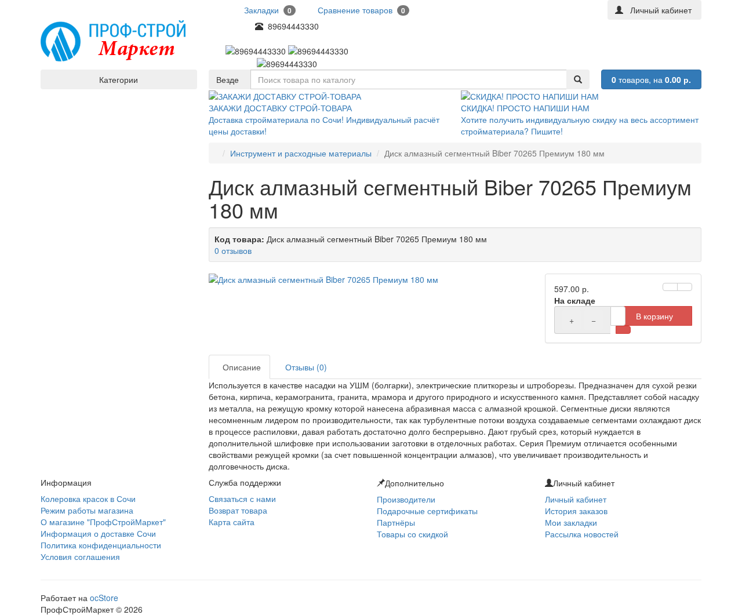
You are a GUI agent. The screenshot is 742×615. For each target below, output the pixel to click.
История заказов (576, 510)
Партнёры (396, 522)
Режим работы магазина (87, 510)
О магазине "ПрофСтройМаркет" (103, 521)
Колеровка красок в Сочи (88, 498)
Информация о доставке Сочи (98, 533)
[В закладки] (670, 287)
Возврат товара (238, 510)
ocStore (104, 597)
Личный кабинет (575, 499)
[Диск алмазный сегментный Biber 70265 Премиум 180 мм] (371, 279)
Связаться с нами (242, 498)
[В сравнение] (684, 287)
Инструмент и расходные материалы (301, 153)
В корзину (654, 316)
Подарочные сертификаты (427, 510)
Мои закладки (571, 522)
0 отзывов (233, 250)
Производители (406, 499)
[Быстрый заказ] (623, 330)
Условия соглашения (80, 556)
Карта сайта (231, 521)
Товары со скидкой (412, 534)
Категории (118, 79)
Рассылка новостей (582, 534)
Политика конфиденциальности (101, 545)
